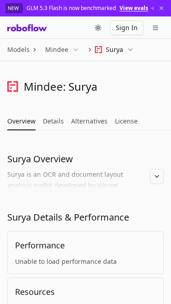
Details (53, 121)
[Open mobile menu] (155, 28)
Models (18, 49)
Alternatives (89, 121)
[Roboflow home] (27, 27)
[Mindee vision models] (12, 86)
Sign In (127, 27)
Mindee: (45, 86)
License (126, 121)
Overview (21, 121)
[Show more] (157, 176)
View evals (133, 8)
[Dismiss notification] (161, 8)
